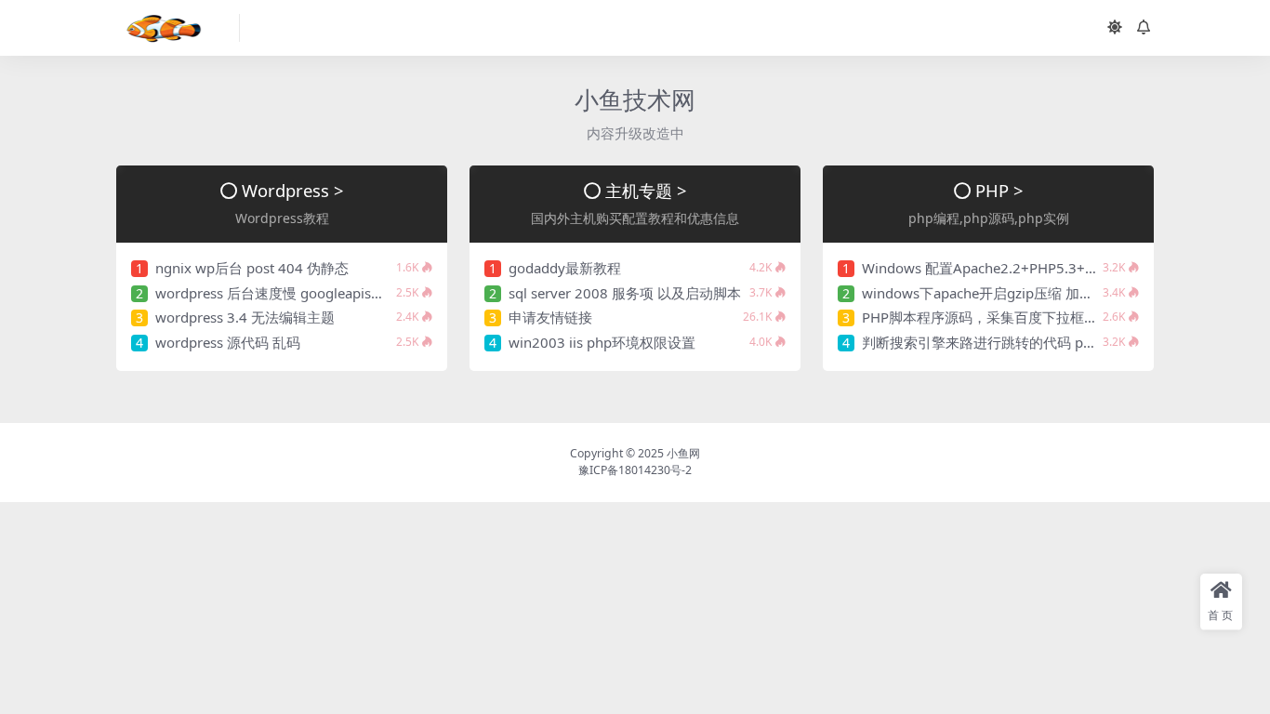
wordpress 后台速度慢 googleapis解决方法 (291, 293)
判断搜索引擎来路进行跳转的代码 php (981, 342)
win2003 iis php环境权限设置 (602, 342)
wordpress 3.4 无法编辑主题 (245, 317)
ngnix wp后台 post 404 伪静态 (252, 267)
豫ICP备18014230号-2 (635, 470)
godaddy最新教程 (565, 267)
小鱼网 (683, 453)
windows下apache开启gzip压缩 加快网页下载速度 (1019, 293)
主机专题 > (646, 190)
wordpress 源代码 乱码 (227, 342)
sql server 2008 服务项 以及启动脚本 (625, 293)
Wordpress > (293, 190)
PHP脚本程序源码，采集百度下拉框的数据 (994, 317)
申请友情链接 (550, 317)
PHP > (999, 190)
